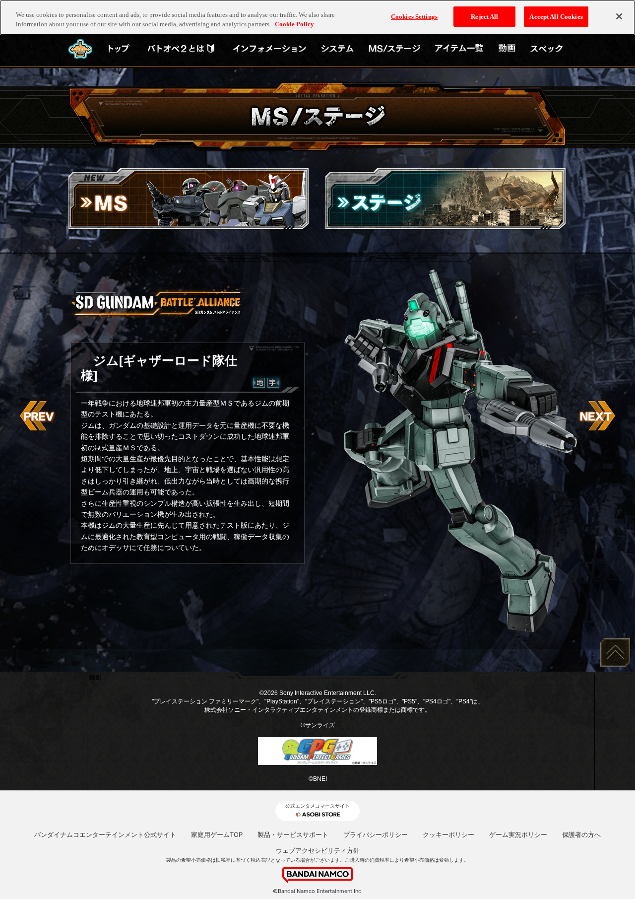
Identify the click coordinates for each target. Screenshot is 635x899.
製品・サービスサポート (292, 834)
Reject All (484, 16)
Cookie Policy (294, 24)
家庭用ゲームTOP (217, 834)
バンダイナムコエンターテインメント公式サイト (105, 834)
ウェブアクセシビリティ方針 (318, 850)
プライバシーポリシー (375, 834)
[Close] (619, 16)
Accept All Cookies (555, 16)
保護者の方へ (581, 834)
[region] (317, 17)
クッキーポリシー (448, 834)
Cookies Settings (414, 16)
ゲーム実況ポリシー (518, 834)
